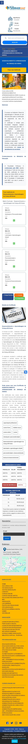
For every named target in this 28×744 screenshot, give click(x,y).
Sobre (4, 611)
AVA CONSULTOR (7, 586)
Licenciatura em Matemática (12, 625)
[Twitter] (12, 723)
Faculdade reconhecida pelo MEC (12, 598)
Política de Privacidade (10, 605)
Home (3, 49)
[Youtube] (20, 723)
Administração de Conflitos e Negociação (12, 706)
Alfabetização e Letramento (12, 653)
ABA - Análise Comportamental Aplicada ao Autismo (12, 649)
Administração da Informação (12, 703)
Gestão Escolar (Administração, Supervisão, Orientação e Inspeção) (13, 665)
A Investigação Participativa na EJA (13, 688)
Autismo (5, 652)
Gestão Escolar (8, 677)
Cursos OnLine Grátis (10, 595)
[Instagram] (16, 723)
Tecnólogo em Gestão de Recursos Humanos (11, 630)
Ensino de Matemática (10, 673)
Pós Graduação (7, 607)
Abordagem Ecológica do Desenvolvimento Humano (11, 692)
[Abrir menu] (2, 2)
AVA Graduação (7, 588)
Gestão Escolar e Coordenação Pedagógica (13, 656)
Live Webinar (6, 603)
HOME (4, 584)
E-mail (9, 531)
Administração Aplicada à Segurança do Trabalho (11, 700)
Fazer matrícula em (13, 194)
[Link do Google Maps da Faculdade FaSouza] (14, 564)
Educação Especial (9, 644)
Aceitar (15, 741)
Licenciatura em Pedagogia (11, 627)
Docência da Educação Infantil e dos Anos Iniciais (13, 670)
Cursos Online (11, 49)
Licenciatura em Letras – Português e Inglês (11, 622)
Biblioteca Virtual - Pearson (12, 635)
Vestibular (6, 613)
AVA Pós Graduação (9, 590)
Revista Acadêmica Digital (11, 609)
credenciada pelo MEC (12, 168)
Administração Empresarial (12, 709)
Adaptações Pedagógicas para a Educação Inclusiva (13, 696)
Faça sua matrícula (14, 70)
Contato (5, 591)
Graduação (6, 601)
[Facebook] (7, 723)
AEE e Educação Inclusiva (11, 715)
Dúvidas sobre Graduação (11, 633)
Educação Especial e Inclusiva (13, 646)
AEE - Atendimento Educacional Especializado (13, 660)
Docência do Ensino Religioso (12, 675)
